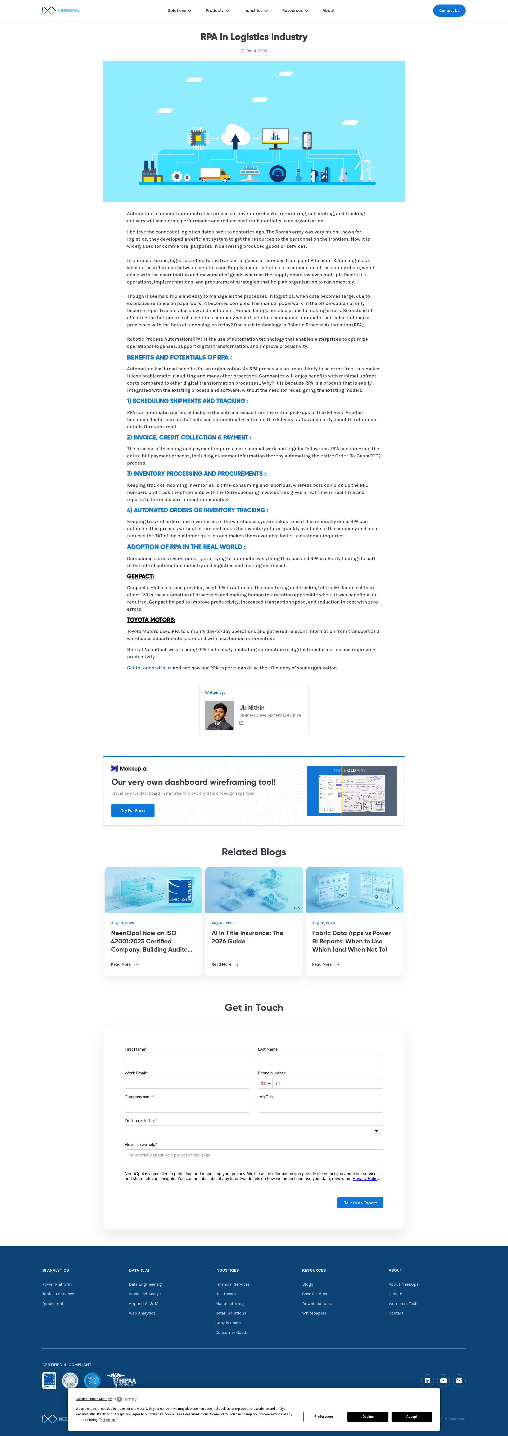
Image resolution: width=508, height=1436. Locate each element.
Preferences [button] (108, 1420)
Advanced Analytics (147, 1293)
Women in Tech (403, 1303)
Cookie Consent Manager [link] (94, 1399)
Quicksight (53, 1303)
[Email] (459, 1380)
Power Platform (57, 1284)
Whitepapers (314, 1313)
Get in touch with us (149, 668)
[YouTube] (443, 1380)
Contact (396, 1313)
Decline (368, 1417)
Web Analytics (142, 1313)
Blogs (307, 1284)
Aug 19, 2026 (122, 923)
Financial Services (232, 1284)
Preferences (324, 1417)
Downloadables (317, 1303)
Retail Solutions (230, 1313)
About (329, 11)
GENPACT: (140, 577)
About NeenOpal (404, 1284)
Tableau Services (58, 1293)
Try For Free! (133, 810)
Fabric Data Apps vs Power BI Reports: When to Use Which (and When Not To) (351, 941)
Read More (121, 964)
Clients (395, 1293)
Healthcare (225, 1293)
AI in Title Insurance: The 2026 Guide (247, 937)
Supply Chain (228, 1322)
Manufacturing (229, 1303)
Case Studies (314, 1293)
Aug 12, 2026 (323, 923)
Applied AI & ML (145, 1303)
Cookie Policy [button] (218, 1414)
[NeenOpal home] (62, 1419)
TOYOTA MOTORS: (151, 620)
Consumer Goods (231, 1332)
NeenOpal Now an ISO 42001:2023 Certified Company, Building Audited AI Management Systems (151, 942)
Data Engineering (145, 1284)
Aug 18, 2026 (223, 923)
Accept (412, 1417)
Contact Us (449, 10)
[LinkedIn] (427, 1380)
